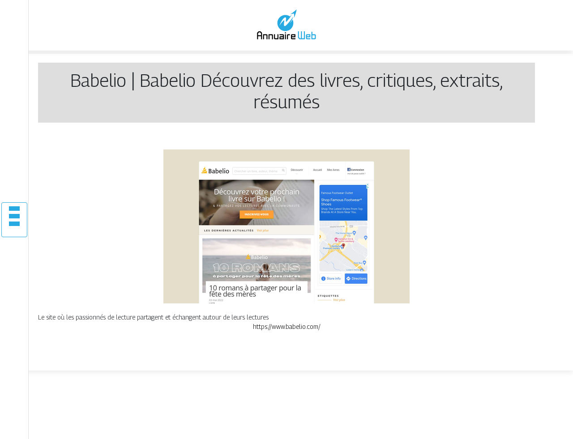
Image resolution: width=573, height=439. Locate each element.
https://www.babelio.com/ (287, 326)
